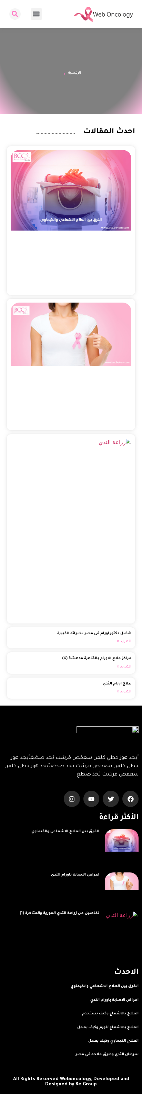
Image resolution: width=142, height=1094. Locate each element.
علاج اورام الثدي (117, 684)
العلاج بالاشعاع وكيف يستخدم (110, 1014)
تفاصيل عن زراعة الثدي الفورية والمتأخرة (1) (59, 913)
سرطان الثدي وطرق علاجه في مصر (107, 1054)
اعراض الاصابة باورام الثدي (75, 875)
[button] (36, 14)
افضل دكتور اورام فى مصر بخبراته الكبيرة (94, 633)
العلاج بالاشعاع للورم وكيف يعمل (108, 1027)
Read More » (87, 839)
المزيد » (124, 641)
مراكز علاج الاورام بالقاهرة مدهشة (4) (96, 658)
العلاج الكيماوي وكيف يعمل (113, 1041)
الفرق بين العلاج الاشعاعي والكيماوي (65, 832)
